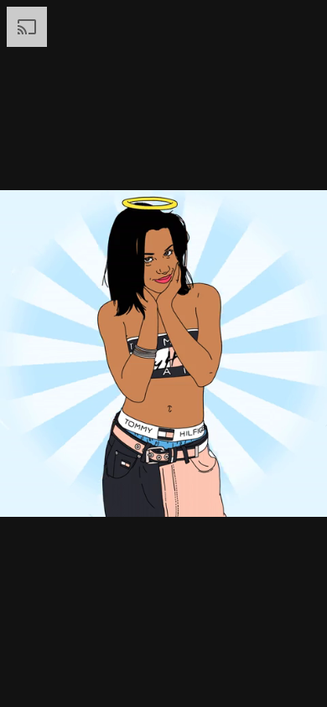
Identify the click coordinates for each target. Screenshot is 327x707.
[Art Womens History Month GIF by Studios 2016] (163, 353)
